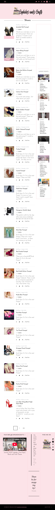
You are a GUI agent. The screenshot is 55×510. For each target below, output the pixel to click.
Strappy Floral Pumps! (23, 348)
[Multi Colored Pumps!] (9, 131)
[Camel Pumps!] (9, 173)
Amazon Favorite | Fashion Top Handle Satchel (43, 149)
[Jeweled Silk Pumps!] (9, 31)
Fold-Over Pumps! (21, 188)
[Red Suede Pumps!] (9, 253)
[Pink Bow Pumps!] (9, 315)
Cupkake (20, 29)
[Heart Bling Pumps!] (9, 54)
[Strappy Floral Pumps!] (9, 350)
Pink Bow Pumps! (21, 312)
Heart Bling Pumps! (22, 50)
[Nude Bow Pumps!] (9, 295)
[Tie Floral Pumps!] (9, 331)
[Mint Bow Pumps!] (9, 232)
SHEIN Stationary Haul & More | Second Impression (43, 87)
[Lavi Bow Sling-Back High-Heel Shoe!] (9, 403)
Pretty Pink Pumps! (22, 384)
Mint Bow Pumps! (21, 230)
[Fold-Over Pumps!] (9, 189)
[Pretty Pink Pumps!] (9, 386)
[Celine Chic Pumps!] (9, 93)
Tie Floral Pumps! (21, 330)
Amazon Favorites (42, 101)
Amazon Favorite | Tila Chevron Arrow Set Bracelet (43, 106)
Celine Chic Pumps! (22, 92)
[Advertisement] (43, 46)
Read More (27, 41)
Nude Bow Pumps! (21, 294)
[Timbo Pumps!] (9, 151)
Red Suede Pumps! (22, 251)
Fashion (17, 207)
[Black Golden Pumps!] (9, 112)
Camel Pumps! (20, 170)
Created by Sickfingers (22, 507)
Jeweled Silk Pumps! (22, 27)
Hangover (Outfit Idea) (23, 210)
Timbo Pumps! (20, 149)
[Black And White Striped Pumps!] (9, 72)
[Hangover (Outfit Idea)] (9, 211)
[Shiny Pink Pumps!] (9, 368)
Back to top (47, 507)
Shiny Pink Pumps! (22, 366)
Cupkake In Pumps (42, 82)
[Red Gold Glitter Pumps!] (9, 273)
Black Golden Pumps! (22, 109)
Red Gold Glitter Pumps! (23, 271)
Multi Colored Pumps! (23, 129)
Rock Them (18, 24)
